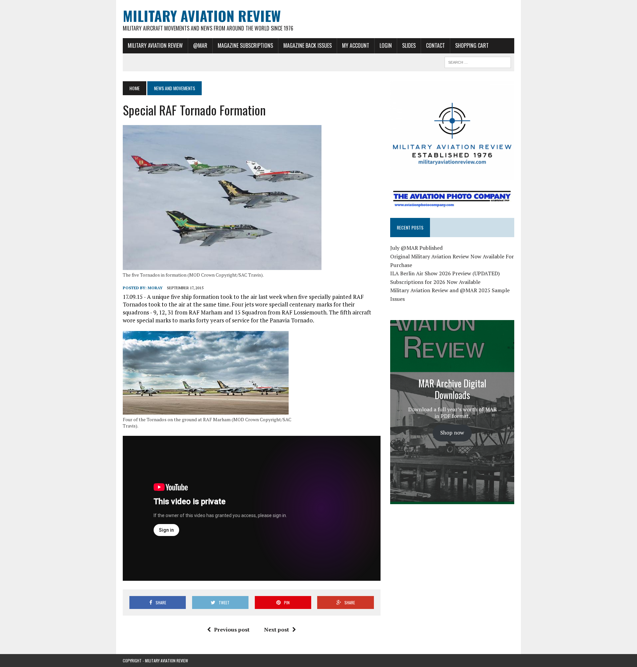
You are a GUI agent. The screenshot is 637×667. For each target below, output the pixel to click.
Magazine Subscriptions (245, 45)
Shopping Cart (472, 45)
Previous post (231, 629)
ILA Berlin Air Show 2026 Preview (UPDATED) (445, 273)
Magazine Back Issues (307, 45)
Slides (409, 45)
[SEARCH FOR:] (478, 61)
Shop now (452, 432)
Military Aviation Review (155, 45)
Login (386, 45)
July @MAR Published (416, 247)
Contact (435, 45)
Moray (155, 287)
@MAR (200, 45)
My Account (355, 45)
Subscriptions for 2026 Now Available (435, 282)
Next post (276, 629)
